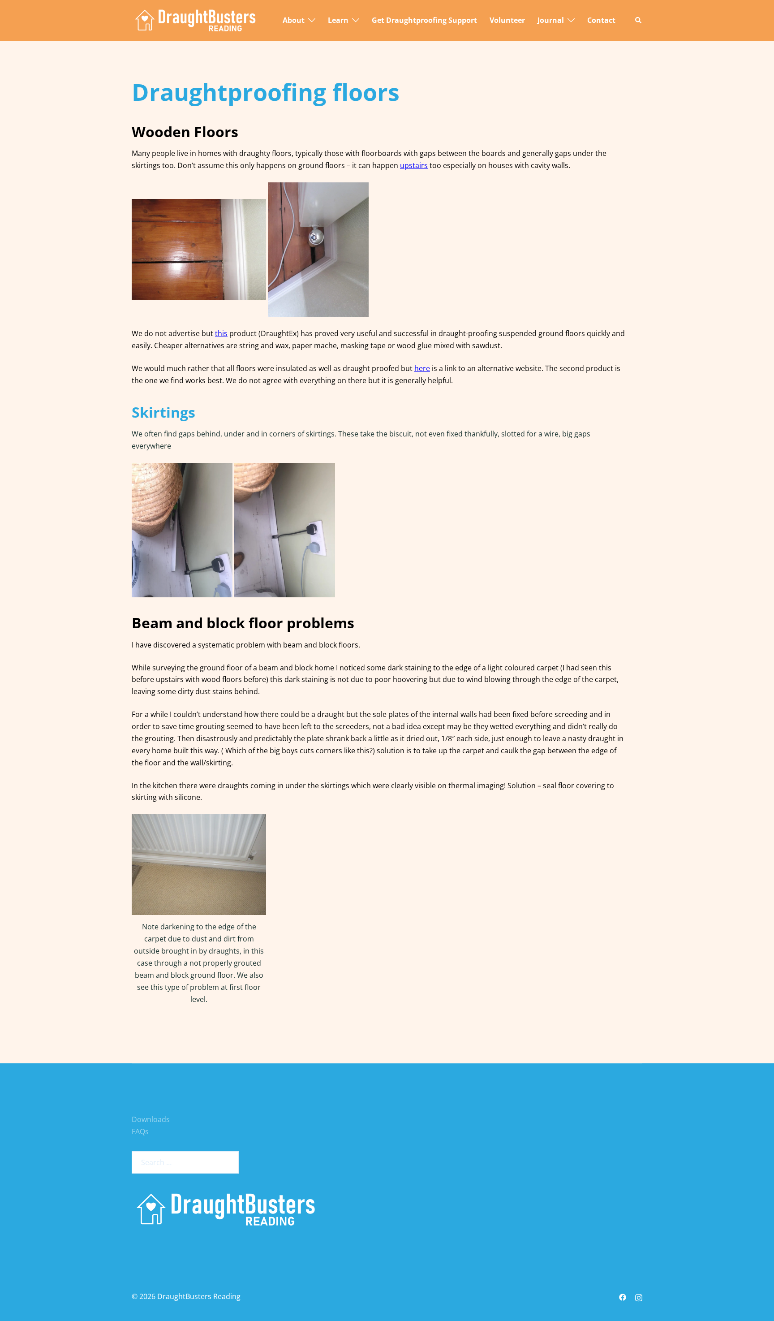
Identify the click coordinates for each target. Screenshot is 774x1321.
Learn (338, 20)
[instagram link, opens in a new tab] (638, 1296)
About (294, 20)
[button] (638, 21)
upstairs (414, 165)
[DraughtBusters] (195, 20)
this (221, 333)
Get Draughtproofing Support (424, 20)
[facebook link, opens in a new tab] (622, 1296)
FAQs (140, 1131)
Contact (601, 20)
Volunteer (507, 20)
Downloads (151, 1119)
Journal (551, 20)
